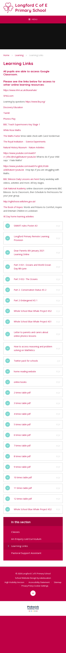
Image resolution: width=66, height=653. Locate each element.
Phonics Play (9, 118)
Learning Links (36, 55)
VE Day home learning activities (18, 216)
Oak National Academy (14, 188)
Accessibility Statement (39, 582)
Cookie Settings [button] (41, 585)
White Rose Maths (12, 130)
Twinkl (6, 112)
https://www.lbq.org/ (35, 101)
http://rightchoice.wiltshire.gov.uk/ (19, 201)
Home (6, 55)
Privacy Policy (27, 585)
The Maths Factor (11, 135)
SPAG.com (8, 95)
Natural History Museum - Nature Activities (23, 147)
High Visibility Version (14, 582)
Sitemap (57, 582)
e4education (45, 578)
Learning (19, 55)
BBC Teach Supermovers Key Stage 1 (21, 124)
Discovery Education (13, 107)
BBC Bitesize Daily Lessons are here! (21, 179)
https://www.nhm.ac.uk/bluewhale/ (20, 90)
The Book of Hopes (13, 207)
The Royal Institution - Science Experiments (24, 141)
